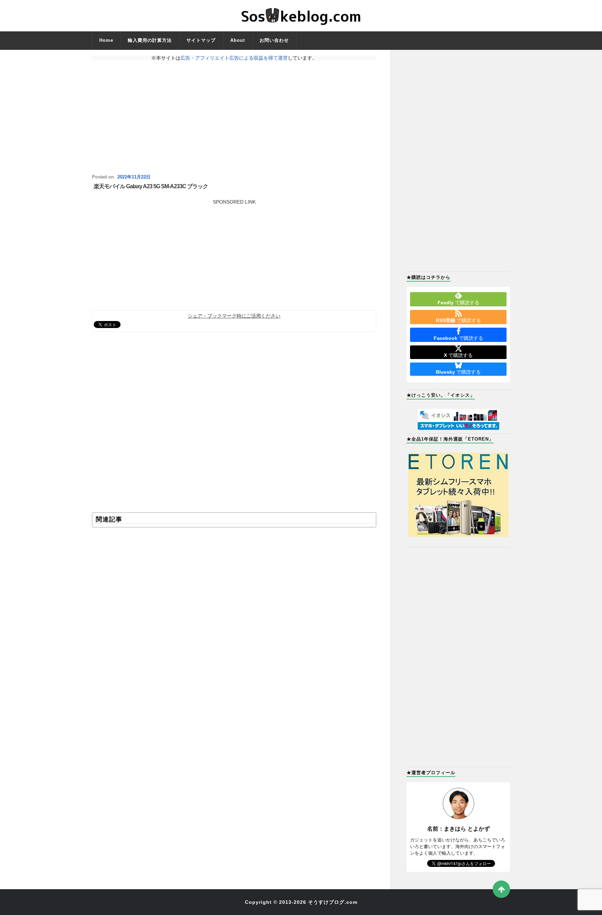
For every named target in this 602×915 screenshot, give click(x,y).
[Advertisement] (234, 117)
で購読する (458, 302)
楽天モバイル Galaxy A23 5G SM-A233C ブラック (151, 186)
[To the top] (501, 889)
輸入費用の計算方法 (150, 40)
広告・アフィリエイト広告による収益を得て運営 (234, 58)
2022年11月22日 (133, 177)
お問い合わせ (274, 40)
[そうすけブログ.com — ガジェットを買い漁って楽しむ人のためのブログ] (301, 15)
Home (106, 40)
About (237, 40)
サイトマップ (201, 40)
